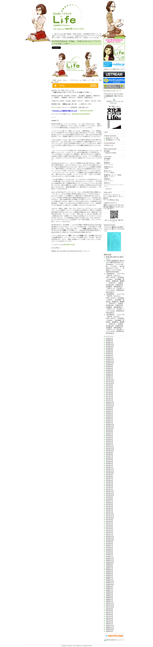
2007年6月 (109, 614)
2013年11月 (110, 471)
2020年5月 (109, 340)
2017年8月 (109, 387)
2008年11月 (110, 583)
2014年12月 (110, 447)
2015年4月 (109, 439)
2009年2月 (109, 577)
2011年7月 (109, 523)
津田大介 (114, 184)
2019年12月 (110, 344)
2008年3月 (109, 598)
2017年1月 (109, 400)
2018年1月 (109, 378)
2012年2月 (109, 510)
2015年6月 (109, 435)
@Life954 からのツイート (112, 91)
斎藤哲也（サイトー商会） (113, 175)
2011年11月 (110, 516)
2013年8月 (109, 477)
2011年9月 (109, 519)
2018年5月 (109, 370)
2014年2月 (109, 465)
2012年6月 (109, 503)
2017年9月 (109, 385)
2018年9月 (109, 365)
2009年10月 (110, 562)
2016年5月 (109, 415)
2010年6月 (109, 547)
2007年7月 (109, 613)
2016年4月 (109, 417)
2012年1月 (109, 512)
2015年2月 (109, 443)
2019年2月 (109, 357)
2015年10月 (110, 428)
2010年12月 (110, 536)
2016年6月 (109, 413)
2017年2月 (109, 398)
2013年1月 (109, 490)
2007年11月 (110, 605)
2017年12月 (110, 380)
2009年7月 (109, 568)
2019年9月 (109, 348)
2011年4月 (109, 529)
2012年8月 (109, 499)
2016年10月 (110, 406)
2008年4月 (109, 596)
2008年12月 (110, 581)
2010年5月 (109, 549)
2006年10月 (110, 629)
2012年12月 (110, 491)
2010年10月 (110, 540)
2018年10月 (110, 363)
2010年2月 (109, 555)
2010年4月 (109, 551)
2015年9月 (109, 430)
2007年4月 (109, 618)
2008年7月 (109, 590)
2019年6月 (109, 352)
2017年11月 (110, 381)
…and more (108, 189)
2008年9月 (109, 586)
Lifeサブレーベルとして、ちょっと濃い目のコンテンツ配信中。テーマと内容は (113, 197)
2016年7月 (109, 411)
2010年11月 (110, 538)
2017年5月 (109, 393)
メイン (70, 36)
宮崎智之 (108, 179)
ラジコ (55, 107)
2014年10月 (110, 450)
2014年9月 (109, 452)
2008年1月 (109, 601)
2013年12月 (110, 469)
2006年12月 (110, 626)
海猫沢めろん (108, 167)
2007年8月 (109, 611)
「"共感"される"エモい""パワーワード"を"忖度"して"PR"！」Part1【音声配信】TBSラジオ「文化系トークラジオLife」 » (76, 37)
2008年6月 (109, 592)
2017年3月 (109, 396)
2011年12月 (110, 514)
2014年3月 (109, 463)
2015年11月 (110, 426)
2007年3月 (109, 620)
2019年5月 (109, 354)
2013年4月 (109, 484)
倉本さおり (109, 171)
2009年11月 (110, 560)
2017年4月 (109, 394)
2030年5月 (109, 339)
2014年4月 (109, 462)
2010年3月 (109, 553)
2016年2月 (109, 421)
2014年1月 (109, 467)
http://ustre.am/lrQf (86, 111)
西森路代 (108, 163)
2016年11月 (110, 404)
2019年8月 (109, 350)
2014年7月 (109, 456)
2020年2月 (109, 342)
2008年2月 (109, 600)
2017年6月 (109, 391)
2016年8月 (109, 409)
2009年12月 (110, 559)
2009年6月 (109, 570)
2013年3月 (109, 486)
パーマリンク (85, 251)
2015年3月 (109, 441)
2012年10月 (110, 495)
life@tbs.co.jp (108, 145)
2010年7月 (109, 545)
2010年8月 (109, 544)
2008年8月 (109, 588)
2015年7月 (109, 434)
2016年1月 (109, 422)
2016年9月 (109, 408)
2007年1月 (109, 624)
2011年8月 (109, 521)
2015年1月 (109, 445)
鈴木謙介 (110, 151)
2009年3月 (109, 575)
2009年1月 (109, 579)
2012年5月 (109, 504)
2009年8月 (109, 566)
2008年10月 (110, 585)
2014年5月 (109, 460)
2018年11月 (110, 361)
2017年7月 (109, 389)
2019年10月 (110, 346)
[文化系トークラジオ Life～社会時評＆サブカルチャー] (76, 15)
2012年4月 (109, 506)
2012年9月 (109, 497)
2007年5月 (109, 616)
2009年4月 (109, 573)
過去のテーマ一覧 (112, 138)
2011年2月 (109, 532)
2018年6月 (109, 368)
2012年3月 (109, 508)
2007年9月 (109, 609)
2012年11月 (110, 493)
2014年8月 (109, 454)
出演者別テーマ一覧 (113, 140)
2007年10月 (110, 607)
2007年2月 (109, 622)
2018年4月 (109, 372)
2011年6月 (109, 525)
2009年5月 (109, 572)
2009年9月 (109, 564)
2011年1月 (109, 534)
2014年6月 (109, 458)
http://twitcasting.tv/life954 (81, 114)
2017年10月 (110, 383)
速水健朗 (107, 159)
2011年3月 (109, 531)
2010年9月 (109, 542)
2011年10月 (110, 518)
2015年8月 (109, 432)
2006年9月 (109, 631)
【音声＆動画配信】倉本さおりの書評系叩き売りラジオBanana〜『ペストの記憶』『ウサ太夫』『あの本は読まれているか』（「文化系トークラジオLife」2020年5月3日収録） (115, 266)
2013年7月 (109, 478)
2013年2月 (109, 488)
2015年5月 (109, 437)
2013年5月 (109, 482)
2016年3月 (109, 419)
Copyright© (64, 645)
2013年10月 (110, 473)
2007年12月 (110, 603)
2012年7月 (109, 501)
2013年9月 (109, 475)
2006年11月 (110, 627)
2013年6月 (109, 480)
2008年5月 (109, 594)
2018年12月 (110, 359)
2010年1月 (109, 557)
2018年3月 (109, 374)
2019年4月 (109, 355)
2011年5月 (109, 527)
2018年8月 (109, 367)
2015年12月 (110, 424)
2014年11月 (110, 449)
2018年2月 (109, 376)
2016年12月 (110, 402)
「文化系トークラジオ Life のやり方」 (114, 102)
